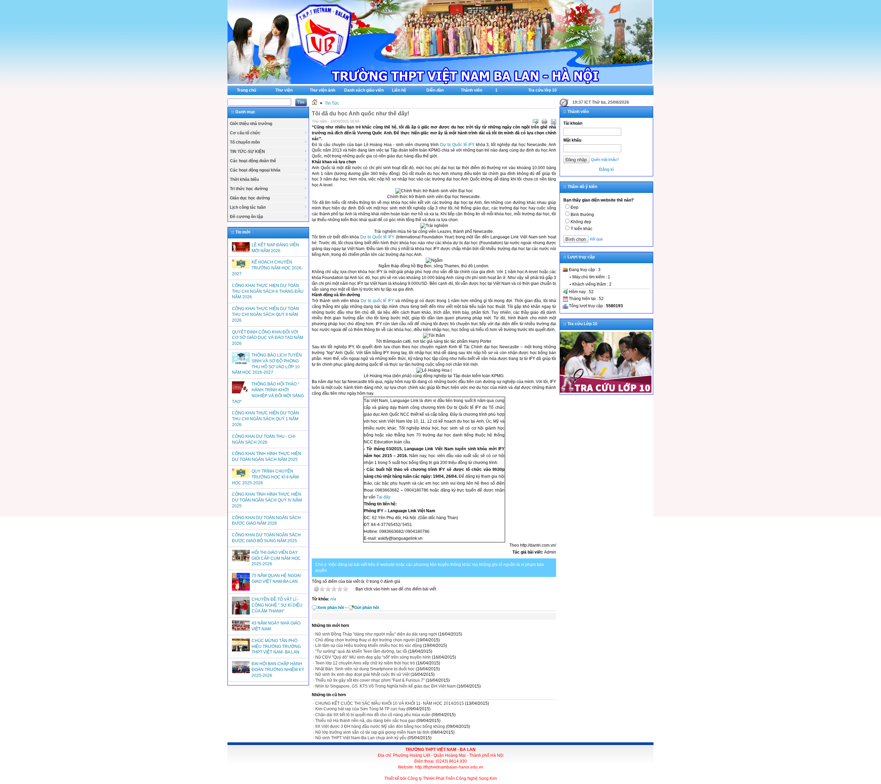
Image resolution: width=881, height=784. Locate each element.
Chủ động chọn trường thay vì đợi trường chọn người (365, 640)
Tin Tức (332, 103)
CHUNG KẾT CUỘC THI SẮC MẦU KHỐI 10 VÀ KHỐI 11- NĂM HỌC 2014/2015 (389, 703)
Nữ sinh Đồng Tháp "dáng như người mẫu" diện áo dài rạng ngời (376, 634)
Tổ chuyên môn (245, 142)
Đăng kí (606, 169)
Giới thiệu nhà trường (251, 123)
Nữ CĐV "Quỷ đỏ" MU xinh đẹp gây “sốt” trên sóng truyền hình (373, 657)
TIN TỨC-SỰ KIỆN (247, 151)
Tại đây (383, 497)
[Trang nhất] (314, 103)
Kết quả (596, 239)
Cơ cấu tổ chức (245, 133)
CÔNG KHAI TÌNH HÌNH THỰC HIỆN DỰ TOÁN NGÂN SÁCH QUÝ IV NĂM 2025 (267, 500)
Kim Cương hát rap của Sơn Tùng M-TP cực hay (360, 708)
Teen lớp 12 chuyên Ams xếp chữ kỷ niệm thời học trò (365, 663)
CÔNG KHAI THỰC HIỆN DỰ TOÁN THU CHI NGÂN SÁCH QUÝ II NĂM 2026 (265, 314)
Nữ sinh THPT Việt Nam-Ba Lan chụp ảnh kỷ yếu (360, 737)
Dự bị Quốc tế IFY (457, 144)
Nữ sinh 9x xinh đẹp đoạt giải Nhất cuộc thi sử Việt (362, 674)
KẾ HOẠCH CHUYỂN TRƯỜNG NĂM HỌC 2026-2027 (267, 268)
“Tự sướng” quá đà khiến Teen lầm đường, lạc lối (361, 651)
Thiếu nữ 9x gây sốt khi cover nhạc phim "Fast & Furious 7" (370, 680)
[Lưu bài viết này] (553, 121)
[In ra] (544, 121)
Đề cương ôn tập (246, 216)
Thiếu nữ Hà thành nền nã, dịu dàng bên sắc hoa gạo (365, 720)
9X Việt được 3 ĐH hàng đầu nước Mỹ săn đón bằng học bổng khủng (380, 726)
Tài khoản (572, 123)
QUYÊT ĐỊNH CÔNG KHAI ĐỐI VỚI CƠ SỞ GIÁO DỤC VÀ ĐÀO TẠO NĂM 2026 (267, 338)
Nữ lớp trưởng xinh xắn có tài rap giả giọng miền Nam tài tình (372, 732)
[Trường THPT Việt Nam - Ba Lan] (439, 82)
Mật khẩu (572, 140)
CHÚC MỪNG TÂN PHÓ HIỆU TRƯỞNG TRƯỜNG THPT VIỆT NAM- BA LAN (276, 646)
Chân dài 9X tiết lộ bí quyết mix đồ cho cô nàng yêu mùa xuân (373, 714)
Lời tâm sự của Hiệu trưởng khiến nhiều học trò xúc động (368, 645)
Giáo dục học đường (250, 198)
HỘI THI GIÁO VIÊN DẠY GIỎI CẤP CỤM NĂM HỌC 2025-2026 (276, 558)
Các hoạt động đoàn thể (253, 160)
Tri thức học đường (249, 188)
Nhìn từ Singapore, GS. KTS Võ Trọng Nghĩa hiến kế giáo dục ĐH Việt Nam (385, 686)
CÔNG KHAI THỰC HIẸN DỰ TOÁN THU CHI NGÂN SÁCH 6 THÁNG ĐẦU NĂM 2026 (268, 291)
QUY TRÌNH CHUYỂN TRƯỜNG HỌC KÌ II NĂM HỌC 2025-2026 (265, 477)
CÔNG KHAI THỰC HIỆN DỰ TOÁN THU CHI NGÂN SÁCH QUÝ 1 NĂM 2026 (265, 419)
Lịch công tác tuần (248, 207)
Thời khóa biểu (244, 179)
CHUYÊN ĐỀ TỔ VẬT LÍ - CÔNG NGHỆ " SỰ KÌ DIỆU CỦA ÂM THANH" (277, 605)
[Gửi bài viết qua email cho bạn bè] (535, 121)
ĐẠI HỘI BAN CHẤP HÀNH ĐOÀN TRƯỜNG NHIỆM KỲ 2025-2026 (278, 669)
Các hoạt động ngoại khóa (255, 170)
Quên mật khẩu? (605, 159)
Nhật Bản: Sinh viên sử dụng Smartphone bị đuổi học (365, 669)
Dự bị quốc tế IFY (377, 300)
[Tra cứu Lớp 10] (605, 391)
